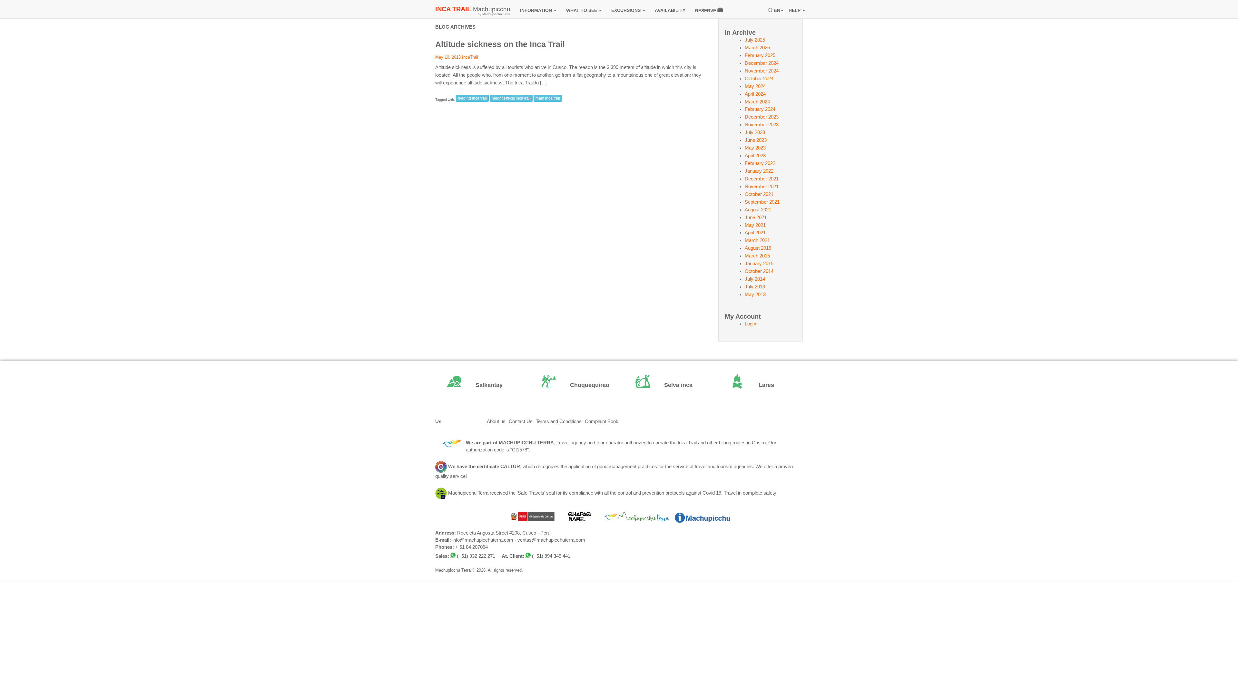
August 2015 (758, 248)
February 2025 (760, 55)
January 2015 (759, 263)
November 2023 (762, 124)
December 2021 (762, 178)
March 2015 (757, 255)
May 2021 (755, 225)
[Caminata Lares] (760, 385)
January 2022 (759, 171)
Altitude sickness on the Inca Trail (500, 44)
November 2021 (762, 186)
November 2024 (762, 70)
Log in (751, 323)
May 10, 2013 (448, 57)
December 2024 (762, 63)
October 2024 (759, 78)
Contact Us (521, 421)
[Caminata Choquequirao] (572, 385)
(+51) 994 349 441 (551, 556)
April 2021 (755, 232)
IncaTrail (470, 57)
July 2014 (755, 279)
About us (496, 421)
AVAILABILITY (670, 10)
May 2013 (755, 294)
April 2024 (755, 94)
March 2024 (757, 101)
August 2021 (758, 209)
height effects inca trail (511, 98)
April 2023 (755, 155)
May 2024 (755, 86)
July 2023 (755, 132)
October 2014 (759, 271)
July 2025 (755, 40)
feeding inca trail (472, 98)
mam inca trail (547, 98)
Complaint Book (601, 421)
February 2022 (760, 163)
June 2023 (756, 140)
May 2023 (755, 147)
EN (777, 10)
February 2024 (760, 109)
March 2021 (757, 240)
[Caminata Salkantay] (477, 385)
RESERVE (706, 10)
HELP (795, 10)
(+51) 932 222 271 (476, 556)
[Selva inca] (666, 385)
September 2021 (762, 202)
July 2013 (755, 286)
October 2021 (759, 194)
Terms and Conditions (559, 421)
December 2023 (762, 117)
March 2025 (757, 47)
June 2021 (756, 217)
